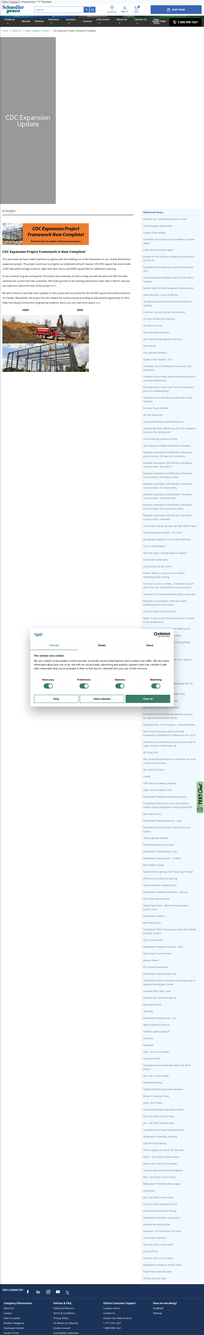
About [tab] (149, 645)
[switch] (84, 686)
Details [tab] (102, 645)
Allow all (148, 698)
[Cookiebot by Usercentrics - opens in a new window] (156, 634)
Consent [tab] (54, 645)
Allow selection (102, 698)
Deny (56, 698)
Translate (46, 1)
